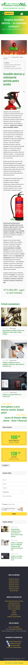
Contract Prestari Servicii (15, 641)
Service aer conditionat (14, 607)
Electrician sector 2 (14, 581)
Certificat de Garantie (15, 643)
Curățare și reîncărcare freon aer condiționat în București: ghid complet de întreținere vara (13, 364)
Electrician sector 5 (14, 586)
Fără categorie (13, 328)
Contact (14, 612)
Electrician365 (15, 57)
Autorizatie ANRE (15, 645)
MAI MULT (5, 465)
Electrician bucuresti (14, 603)
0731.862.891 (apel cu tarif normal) (12, 68)
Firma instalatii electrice (14, 605)
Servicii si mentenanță (14, 609)
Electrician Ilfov (14, 590)
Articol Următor (21, 415)
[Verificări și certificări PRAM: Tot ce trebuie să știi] (5, 556)
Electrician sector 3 (14, 583)
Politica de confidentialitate (14, 647)
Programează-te (9, 13)
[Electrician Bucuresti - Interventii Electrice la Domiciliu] (14, 4)
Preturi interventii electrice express (14, 601)
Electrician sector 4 (14, 584)
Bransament (14, 614)
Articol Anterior (7, 404)
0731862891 (16, 627)
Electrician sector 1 (14, 579)
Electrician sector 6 (14, 588)
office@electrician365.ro (15, 629)
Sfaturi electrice (13, 360)
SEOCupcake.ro (20, 660)
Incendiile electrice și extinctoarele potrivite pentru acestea (12, 65)
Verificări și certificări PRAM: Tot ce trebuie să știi (12, 395)
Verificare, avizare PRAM (14, 616)
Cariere (14, 610)
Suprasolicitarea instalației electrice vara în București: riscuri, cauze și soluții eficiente (13, 332)
